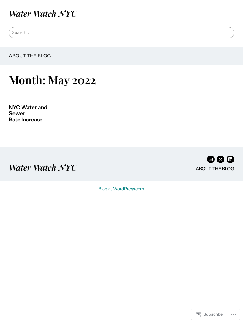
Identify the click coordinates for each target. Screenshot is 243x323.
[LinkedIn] (230, 159)
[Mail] (211, 159)
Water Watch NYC (43, 13)
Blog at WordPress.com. (121, 188)
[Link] (220, 159)
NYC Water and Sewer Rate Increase (28, 113)
